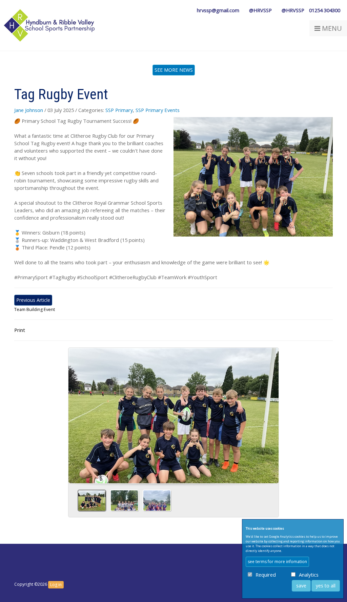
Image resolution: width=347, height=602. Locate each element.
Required (266, 574)
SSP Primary (119, 110)
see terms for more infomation (277, 561)
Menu (331, 28)
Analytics (309, 574)
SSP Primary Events (158, 110)
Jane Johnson (28, 110)
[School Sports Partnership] (54, 24)
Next (271, 413)
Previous (76, 413)
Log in (56, 584)
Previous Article (33, 300)
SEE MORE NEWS (174, 70)
